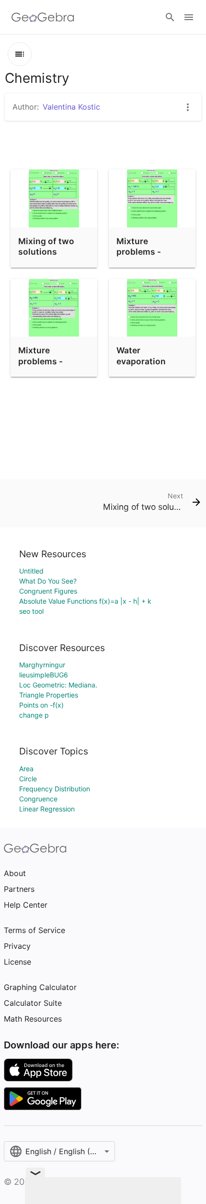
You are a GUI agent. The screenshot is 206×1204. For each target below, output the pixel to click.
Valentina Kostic (71, 107)
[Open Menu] (189, 17)
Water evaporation (141, 355)
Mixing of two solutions (46, 246)
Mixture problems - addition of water (53, 361)
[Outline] (20, 54)
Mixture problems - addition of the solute (146, 257)
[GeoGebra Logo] (42, 17)
